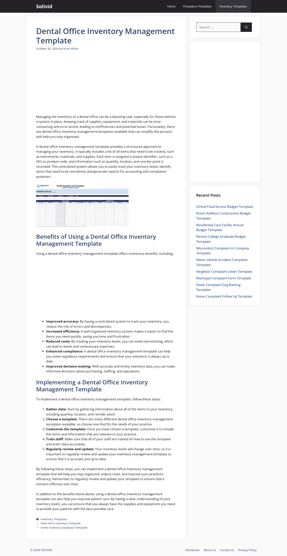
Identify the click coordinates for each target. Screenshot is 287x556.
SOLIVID (46, 550)
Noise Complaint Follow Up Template (224, 296)
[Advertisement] (106, 84)
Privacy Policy (247, 550)
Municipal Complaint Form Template (223, 278)
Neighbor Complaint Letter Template (224, 271)
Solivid (44, 6)
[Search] (246, 27)
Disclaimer (192, 550)
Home (171, 6)
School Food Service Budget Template (224, 206)
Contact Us (227, 550)
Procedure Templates (197, 6)
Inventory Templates (233, 6)
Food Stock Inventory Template (61, 523)
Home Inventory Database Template (64, 527)
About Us (210, 550)
